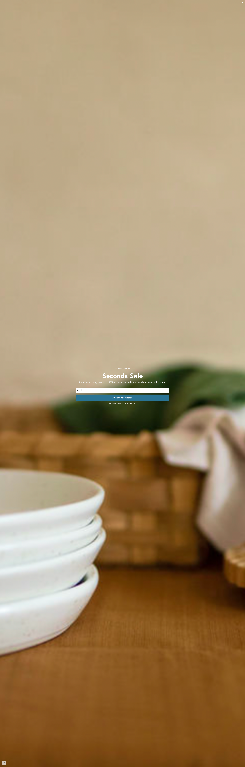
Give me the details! (122, 397)
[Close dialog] (242, 2)
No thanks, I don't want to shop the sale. (122, 403)
